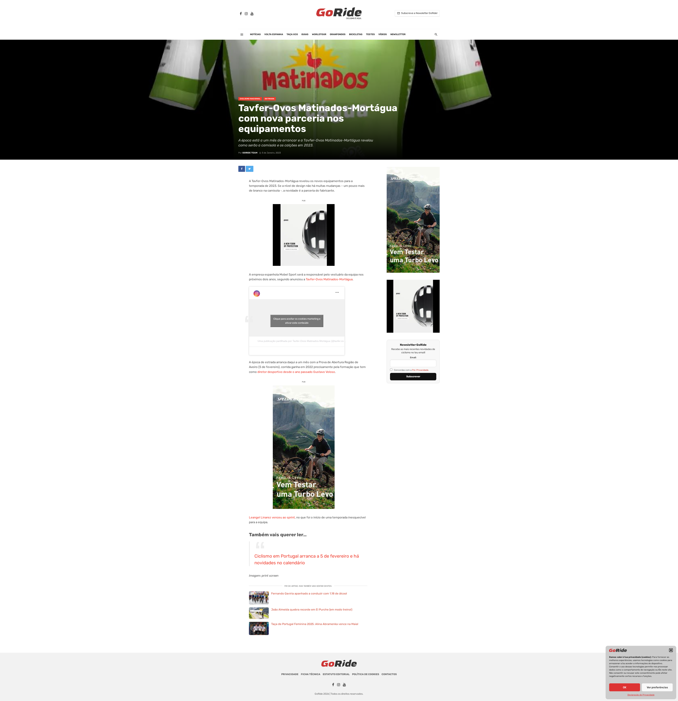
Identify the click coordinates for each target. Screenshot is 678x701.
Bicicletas (355, 34)
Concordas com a (411, 370)
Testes (370, 34)
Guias (304, 34)
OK (624, 687)
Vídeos (382, 34)
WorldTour (319, 34)
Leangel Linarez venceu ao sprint (272, 517)
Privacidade (289, 674)
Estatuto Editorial (336, 674)
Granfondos (338, 34)
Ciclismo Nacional (250, 99)
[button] (671, 650)
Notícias (255, 34)
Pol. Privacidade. (420, 370)
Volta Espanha (273, 34)
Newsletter (398, 34)
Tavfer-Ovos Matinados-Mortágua (329, 279)
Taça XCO (292, 34)
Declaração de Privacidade (641, 695)
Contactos (389, 674)
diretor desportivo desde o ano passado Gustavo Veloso (296, 372)
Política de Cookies (365, 674)
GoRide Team (249, 153)
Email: (413, 357)
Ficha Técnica (310, 674)
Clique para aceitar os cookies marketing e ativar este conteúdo (296, 320)
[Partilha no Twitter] (249, 169)
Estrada (269, 99)
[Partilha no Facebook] (241, 169)
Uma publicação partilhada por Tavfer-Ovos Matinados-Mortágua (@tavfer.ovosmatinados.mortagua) (314, 341)
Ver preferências (657, 687)
